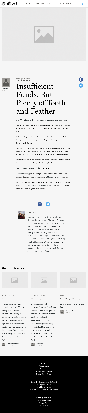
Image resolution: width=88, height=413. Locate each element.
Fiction (18, 79)
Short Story (26, 79)
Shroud (5, 298)
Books (29, 3)
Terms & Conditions (44, 400)
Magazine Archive (44, 3)
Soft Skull (53, 382)
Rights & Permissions (44, 371)
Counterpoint (44, 382)
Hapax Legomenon (40, 298)
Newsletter (44, 406)
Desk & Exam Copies (44, 374)
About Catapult (44, 366)
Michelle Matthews (14, 344)
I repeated (64, 177)
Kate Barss (5, 88)
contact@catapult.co (50, 390)
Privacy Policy (44, 403)
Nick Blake (40, 344)
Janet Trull (69, 311)
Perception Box (65, 3)
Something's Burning (70, 298)
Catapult (34, 382)
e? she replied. (45, 168)
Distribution (44, 369)
